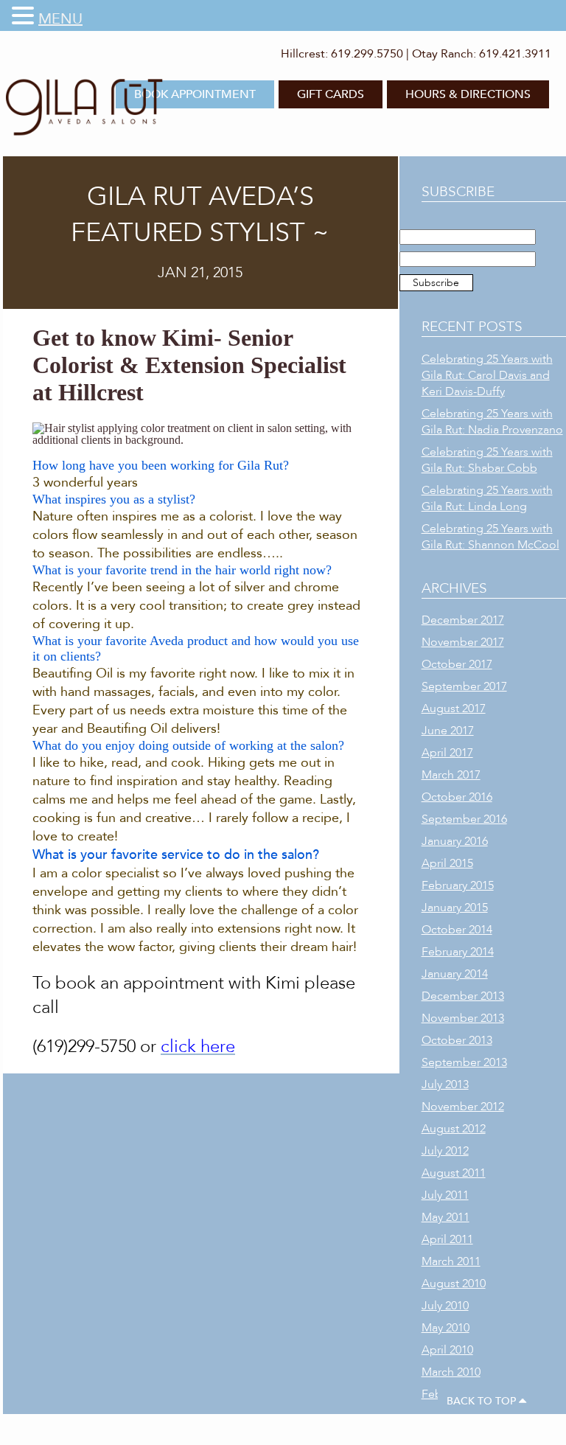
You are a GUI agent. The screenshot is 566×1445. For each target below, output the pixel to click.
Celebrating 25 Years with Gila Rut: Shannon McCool (490, 536)
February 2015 (458, 885)
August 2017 (454, 708)
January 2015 (455, 907)
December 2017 (463, 620)
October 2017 (457, 664)
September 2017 (464, 686)
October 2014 (457, 930)
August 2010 (454, 1283)
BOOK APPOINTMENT (195, 94)
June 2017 (448, 730)
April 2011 (447, 1239)
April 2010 (447, 1350)
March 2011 (451, 1261)
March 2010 (451, 1372)
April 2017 (447, 753)
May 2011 (445, 1217)
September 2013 (464, 1062)
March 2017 (451, 775)
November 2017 (463, 642)
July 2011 (445, 1195)
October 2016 (457, 797)
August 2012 (454, 1129)
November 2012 (463, 1106)
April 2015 (447, 863)
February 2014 (458, 952)
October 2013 (457, 1040)
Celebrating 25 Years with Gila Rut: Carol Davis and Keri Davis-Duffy (487, 375)
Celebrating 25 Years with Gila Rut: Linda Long (487, 498)
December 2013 (463, 996)
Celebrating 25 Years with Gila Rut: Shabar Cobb (487, 460)
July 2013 (445, 1084)
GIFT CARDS (330, 94)
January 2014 (455, 974)
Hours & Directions (468, 94)
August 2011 (454, 1173)
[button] (25, 16)
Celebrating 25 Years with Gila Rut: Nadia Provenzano (492, 421)
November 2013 (463, 1018)
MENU (60, 19)
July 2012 (445, 1151)
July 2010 (445, 1306)
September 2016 (464, 819)
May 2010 (445, 1328)
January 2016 (455, 841)
